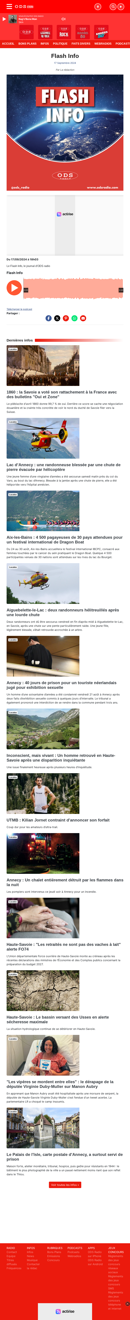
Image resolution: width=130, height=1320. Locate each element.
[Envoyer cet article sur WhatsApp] (74, 320)
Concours (53, 1260)
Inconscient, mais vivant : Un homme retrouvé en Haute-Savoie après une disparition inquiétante (61, 757)
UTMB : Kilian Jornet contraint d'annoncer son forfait (58, 820)
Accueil (8, 43)
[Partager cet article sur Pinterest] (65, 320)
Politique (60, 43)
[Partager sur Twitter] (56, 320)
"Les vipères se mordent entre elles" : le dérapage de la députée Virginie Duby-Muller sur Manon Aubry (60, 1084)
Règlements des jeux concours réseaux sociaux (115, 1264)
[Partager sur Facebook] (48, 320)
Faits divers (81, 43)
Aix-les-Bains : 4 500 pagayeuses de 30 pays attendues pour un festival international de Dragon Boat (65, 539)
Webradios (103, 43)
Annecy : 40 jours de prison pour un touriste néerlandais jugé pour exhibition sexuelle (61, 685)
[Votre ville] (97, 6)
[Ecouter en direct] (120, 6)
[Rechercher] (113, 6)
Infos (45, 43)
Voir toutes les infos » (65, 1185)
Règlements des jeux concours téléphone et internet (115, 1300)
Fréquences (14, 1268)
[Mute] (63, 19)
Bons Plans (27, 43)
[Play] (5, 19)
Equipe (11, 1256)
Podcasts (73, 1252)
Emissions (53, 1256)
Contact (12, 1252)
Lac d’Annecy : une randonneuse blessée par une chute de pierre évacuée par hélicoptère (64, 467)
